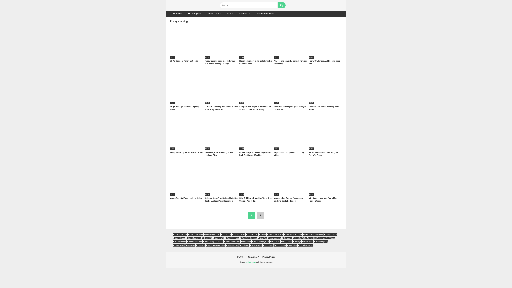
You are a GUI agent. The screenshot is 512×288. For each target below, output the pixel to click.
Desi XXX (313, 238)
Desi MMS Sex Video (249, 238)
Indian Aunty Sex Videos (214, 242)
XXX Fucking (281, 245)
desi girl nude (180, 238)
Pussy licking (180, 245)
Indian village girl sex (261, 242)
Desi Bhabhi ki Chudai (294, 234)
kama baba (287, 242)
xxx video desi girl (306, 245)
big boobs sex (239, 234)
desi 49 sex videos (276, 234)
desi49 (263, 234)
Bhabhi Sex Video (196, 234)
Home (179, 13)
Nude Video (308, 242)
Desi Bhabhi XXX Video (314, 234)
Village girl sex (233, 245)
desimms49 (219, 238)
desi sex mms (275, 238)
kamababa (276, 242)
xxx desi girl (269, 245)
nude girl (298, 242)
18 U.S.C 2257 (214, 13)
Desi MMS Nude (233, 238)
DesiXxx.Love (250, 262)
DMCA (230, 13)
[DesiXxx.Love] (182, 5)
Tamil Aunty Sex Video (216, 245)
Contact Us (244, 13)
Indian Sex (247, 242)
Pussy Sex (191, 245)
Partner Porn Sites (265, 13)
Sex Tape (201, 245)
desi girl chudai (331, 234)
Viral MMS (245, 245)
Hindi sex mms (180, 242)
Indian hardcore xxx (233, 242)
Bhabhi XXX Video (213, 234)
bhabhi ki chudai (181, 234)
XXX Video (293, 245)
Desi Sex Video (301, 238)
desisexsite (288, 238)
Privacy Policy (268, 257)
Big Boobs (227, 234)
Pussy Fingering (322, 242)
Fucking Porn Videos (327, 238)
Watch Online (257, 245)
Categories (196, 13)
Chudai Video (253, 234)
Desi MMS (208, 238)
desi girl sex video (194, 238)
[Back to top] (503, 280)
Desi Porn (263, 238)
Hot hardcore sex (195, 242)
